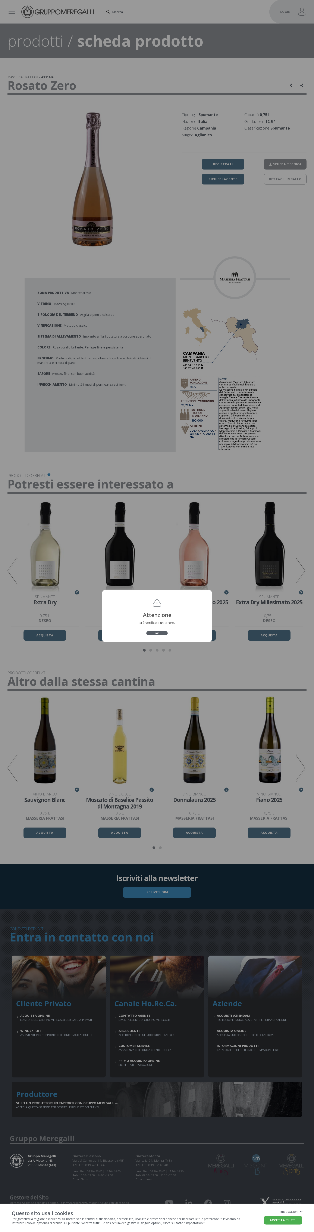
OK (157, 633)
